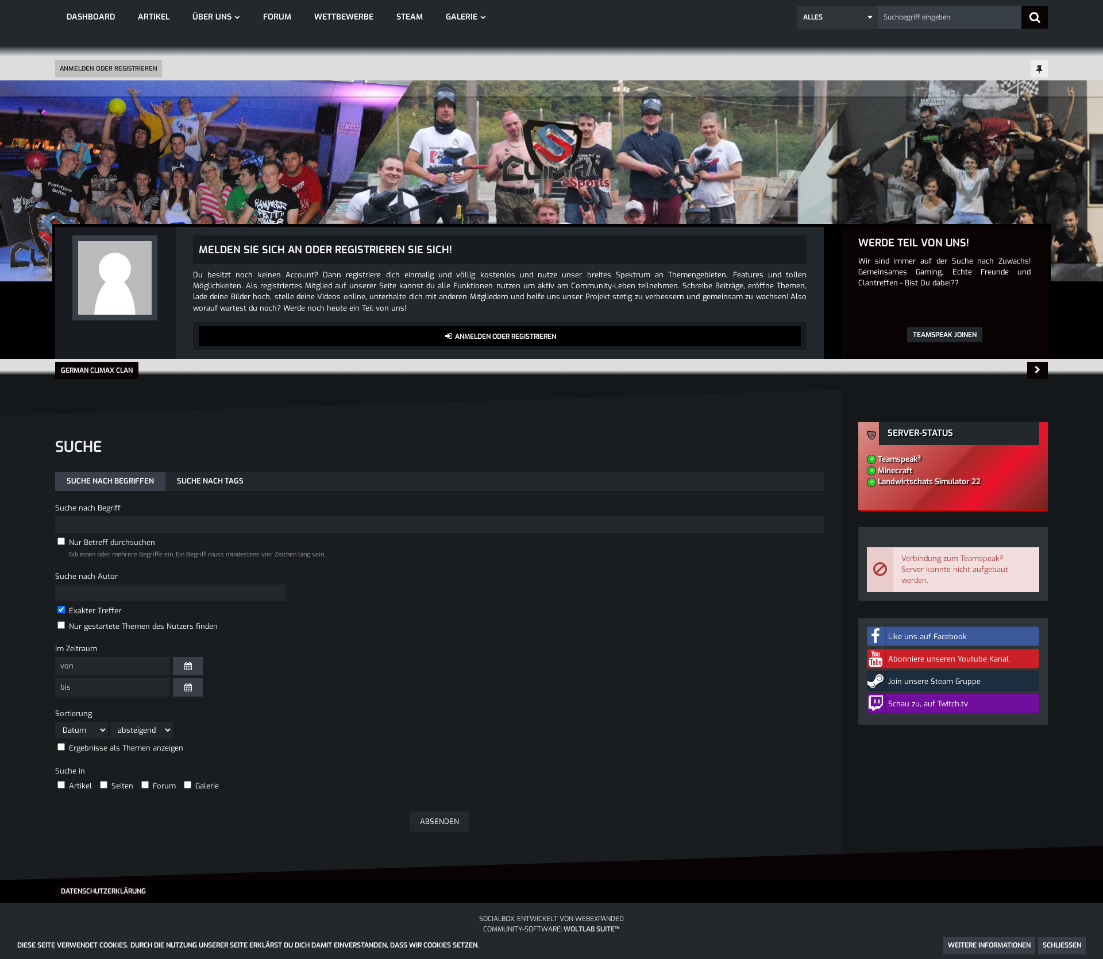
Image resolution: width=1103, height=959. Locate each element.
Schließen (1062, 945)
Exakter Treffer (94, 611)
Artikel (79, 786)
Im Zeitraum (76, 648)
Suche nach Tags (210, 481)
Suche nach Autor (86, 576)
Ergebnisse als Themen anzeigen (125, 748)
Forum (163, 786)
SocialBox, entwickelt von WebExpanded (551, 918)
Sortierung (73, 713)
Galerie (206, 786)
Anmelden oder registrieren (108, 68)
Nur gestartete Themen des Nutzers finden (142, 626)
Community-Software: (551, 929)
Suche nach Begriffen (110, 481)
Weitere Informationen (989, 945)
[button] (837, 17)
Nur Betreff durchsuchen (111, 542)
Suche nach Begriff (88, 508)
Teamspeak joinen (945, 334)
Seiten (121, 786)
